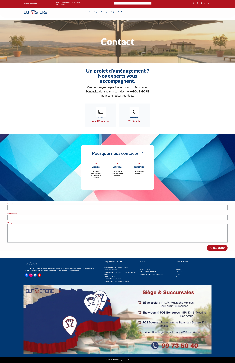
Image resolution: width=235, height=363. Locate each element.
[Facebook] (194, 3)
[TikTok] (208, 3)
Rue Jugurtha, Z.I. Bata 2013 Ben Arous (117, 281)
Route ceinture (112, 277)
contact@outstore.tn (148, 271)
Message (9, 223)
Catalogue (179, 271)
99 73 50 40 (145, 269)
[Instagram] (197, 3)
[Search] (150, 3)
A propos (178, 269)
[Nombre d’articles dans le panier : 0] (157, 2)
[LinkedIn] (201, 3)
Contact (178, 277)
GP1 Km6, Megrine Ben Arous (151, 274)
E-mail (12, 213)
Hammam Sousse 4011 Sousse (113, 278)
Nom (12, 204)
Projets (178, 274)
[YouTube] (205, 3)
